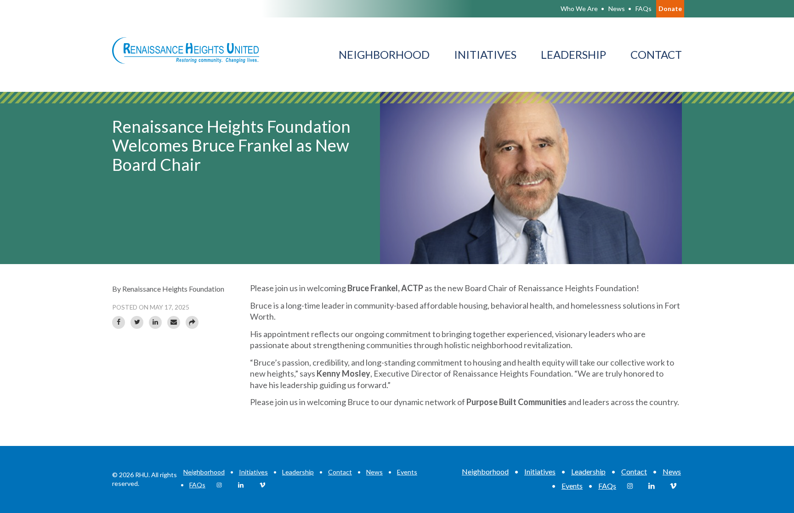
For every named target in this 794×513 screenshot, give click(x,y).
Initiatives (253, 472)
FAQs (197, 485)
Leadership (298, 472)
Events (407, 472)
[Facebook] (118, 322)
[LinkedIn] (155, 322)
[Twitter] (136, 322)
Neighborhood (204, 472)
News (374, 472)
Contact (340, 472)
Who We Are (579, 8)
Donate (670, 8)
